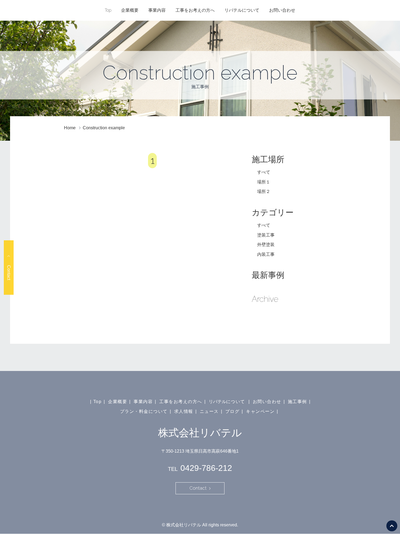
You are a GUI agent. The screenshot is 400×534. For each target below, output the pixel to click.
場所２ (263, 191)
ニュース (209, 411)
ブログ (232, 411)
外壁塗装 (266, 244)
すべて (263, 172)
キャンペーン (260, 411)
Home (70, 127)
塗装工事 (266, 235)
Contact (9, 272)
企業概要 (130, 10)
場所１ (263, 182)
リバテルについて (241, 10)
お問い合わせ (282, 10)
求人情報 (183, 411)
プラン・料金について (144, 411)
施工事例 (297, 401)
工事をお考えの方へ (195, 10)
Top (108, 10)
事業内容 (157, 10)
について (235, 401)
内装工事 (266, 254)
